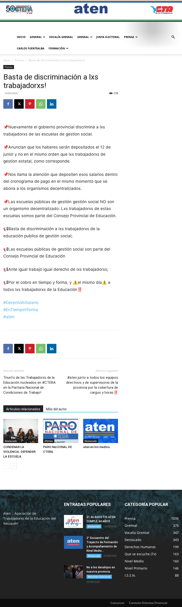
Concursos (117, 603)
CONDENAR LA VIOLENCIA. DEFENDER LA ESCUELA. (19, 451)
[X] (19, 104)
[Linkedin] (51, 104)
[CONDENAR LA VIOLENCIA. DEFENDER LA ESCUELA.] (20, 431)
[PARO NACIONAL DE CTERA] (60, 431)
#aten (8, 316)
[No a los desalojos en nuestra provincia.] (73, 571)
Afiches (49, 441)
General (36, 37)
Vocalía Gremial (61, 37)
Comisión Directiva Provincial (148, 603)
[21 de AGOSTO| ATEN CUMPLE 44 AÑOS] (73, 521)
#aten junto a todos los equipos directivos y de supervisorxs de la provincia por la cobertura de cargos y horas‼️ (92, 385)
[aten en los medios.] (100, 431)
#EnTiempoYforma (20, 309)
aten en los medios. (97, 447)
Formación (57, 48)
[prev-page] (6, 466)
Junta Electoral (108, 37)
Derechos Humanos (99, 576)
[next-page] (14, 466)
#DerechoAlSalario (20, 302)
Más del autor (56, 409)
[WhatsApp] (41, 104)
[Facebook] (8, 104)
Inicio (21, 37)
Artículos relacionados (23, 409)
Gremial (83, 37)
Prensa (129, 37)
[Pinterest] (30, 104)
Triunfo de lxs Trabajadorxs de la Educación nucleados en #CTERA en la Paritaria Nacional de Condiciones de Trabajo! (29, 385)
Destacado (11, 441)
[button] (173, 37)
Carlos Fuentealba (30, 48)
